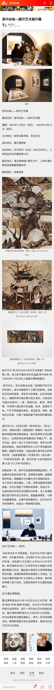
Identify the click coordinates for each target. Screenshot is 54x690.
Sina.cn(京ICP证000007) (21, 680)
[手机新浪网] (4, 3)
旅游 (31, 662)
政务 (48, 658)
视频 (6, 658)
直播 (14, 658)
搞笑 (6, 662)
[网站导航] (51, 3)
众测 (48, 662)
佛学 (39, 662)
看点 (39, 658)
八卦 (14, 662)
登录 (41, 673)
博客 (31, 658)
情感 (23, 662)
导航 (22, 673)
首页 (12, 673)
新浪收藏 (14, 3)
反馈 (31, 673)
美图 (23, 658)
